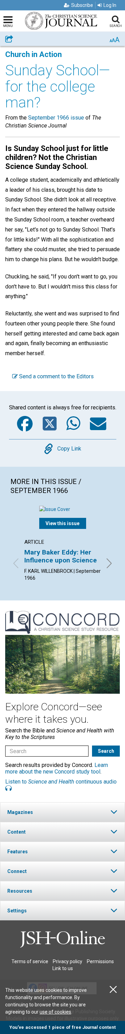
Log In (109, 5)
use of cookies (55, 1012)
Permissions (100, 961)
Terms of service (29, 961)
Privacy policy (67, 961)
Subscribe (82, 5)
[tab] (62, 812)
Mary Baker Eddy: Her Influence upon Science (60, 556)
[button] (62, 812)
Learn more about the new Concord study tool (56, 768)
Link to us (62, 968)
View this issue (62, 523)
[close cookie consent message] (113, 989)
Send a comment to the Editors (56, 376)
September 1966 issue (56, 117)
